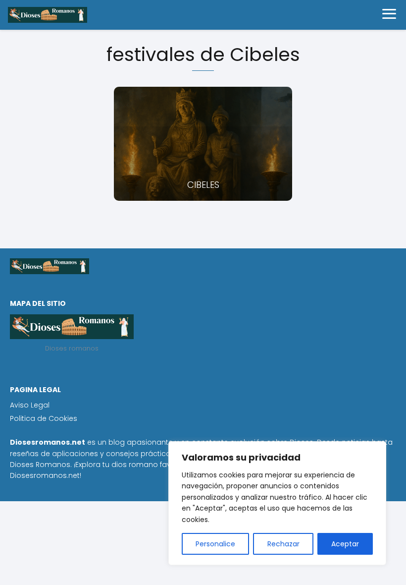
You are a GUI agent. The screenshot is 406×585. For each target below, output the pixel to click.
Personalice (215, 544)
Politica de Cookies (43, 418)
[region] (277, 503)
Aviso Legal (30, 405)
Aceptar (345, 544)
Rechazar (283, 544)
